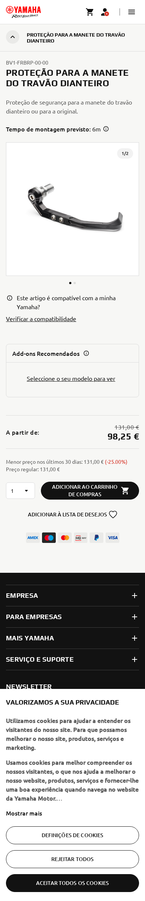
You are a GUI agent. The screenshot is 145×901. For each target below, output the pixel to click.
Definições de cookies (73, 835)
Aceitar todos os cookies (72, 882)
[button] (131, 11)
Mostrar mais (24, 813)
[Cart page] (90, 11)
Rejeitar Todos (72, 859)
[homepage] (23, 12)
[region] (72, 795)
